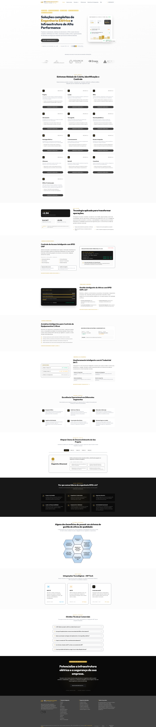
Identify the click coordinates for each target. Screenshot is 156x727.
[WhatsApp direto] (45, 712)
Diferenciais (83, 2)
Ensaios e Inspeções (64, 713)
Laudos (61, 703)
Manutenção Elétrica (63, 709)
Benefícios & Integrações (93, 2)
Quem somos (69, 2)
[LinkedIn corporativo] (42, 712)
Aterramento (62, 706)
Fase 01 (66, 450)
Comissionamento (63, 712)
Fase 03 (78, 450)
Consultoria (62, 718)
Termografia (62, 707)
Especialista (111, 2)
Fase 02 (72, 450)
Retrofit (61, 716)
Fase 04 (83, 450)
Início (63, 2)
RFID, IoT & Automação (64, 719)
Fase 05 (89, 450)
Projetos (61, 702)
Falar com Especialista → (78, 685)
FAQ (101, 2)
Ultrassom (62, 715)
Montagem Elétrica (63, 710)
